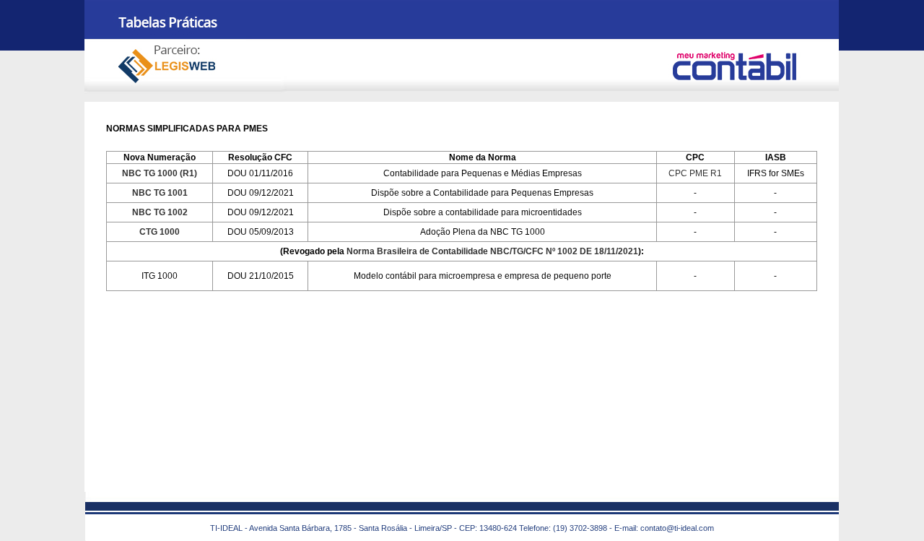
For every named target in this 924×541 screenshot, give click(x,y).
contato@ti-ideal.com (677, 528)
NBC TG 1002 (160, 212)
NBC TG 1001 (160, 193)
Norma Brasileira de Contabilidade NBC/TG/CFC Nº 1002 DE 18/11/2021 (492, 251)
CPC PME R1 (695, 173)
